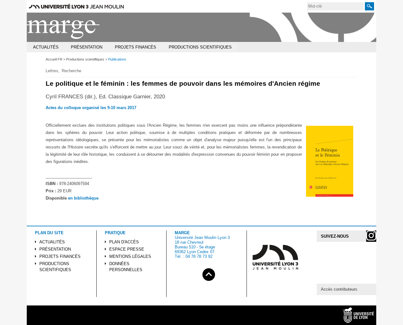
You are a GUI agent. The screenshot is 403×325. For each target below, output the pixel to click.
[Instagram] (371, 236)
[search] (335, 6)
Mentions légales (130, 256)
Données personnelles (125, 266)
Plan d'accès (124, 242)
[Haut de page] (208, 273)
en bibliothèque (83, 198)
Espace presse (126, 249)
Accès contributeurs (339, 289)
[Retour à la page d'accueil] (63, 27)
